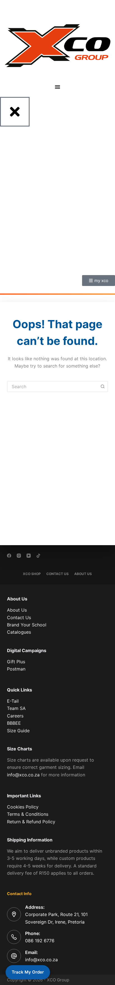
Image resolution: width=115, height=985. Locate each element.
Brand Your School (26, 625)
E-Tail (13, 701)
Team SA (16, 708)
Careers (15, 716)
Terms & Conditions (27, 814)
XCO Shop (32, 574)
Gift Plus (16, 661)
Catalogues (19, 632)
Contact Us (57, 574)
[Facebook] (9, 556)
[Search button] (102, 386)
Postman (16, 669)
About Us (83, 574)
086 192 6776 (39, 940)
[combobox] (53, 386)
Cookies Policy (23, 807)
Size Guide (18, 730)
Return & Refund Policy (31, 821)
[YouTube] (29, 556)
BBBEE (14, 723)
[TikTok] (38, 556)
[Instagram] (19, 556)
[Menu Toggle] (57, 87)
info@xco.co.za (23, 774)
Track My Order (28, 972)
